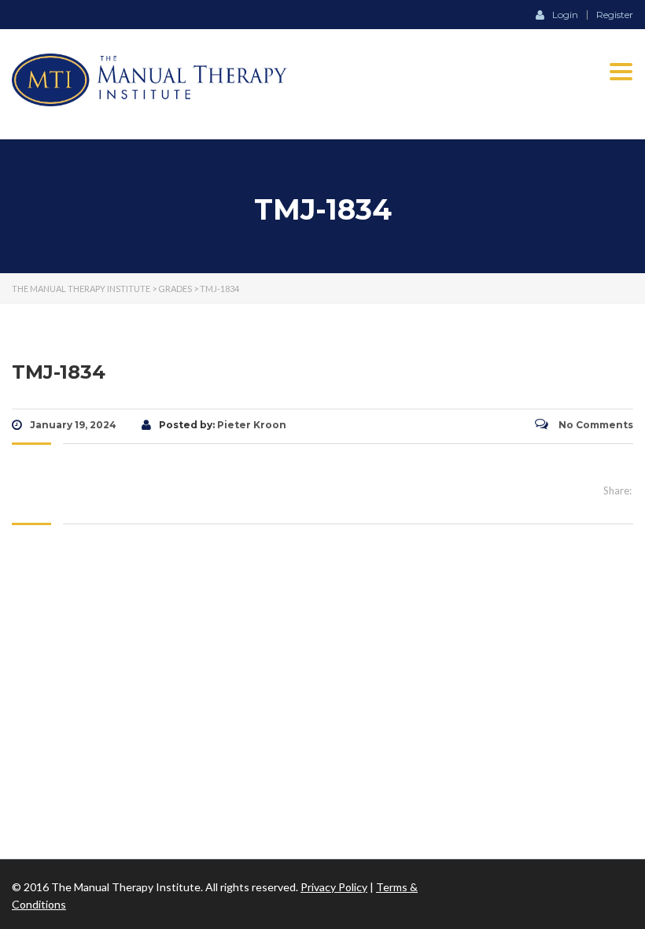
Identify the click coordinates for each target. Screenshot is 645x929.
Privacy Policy (333, 887)
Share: (617, 490)
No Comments (594, 425)
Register (614, 15)
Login (565, 14)
